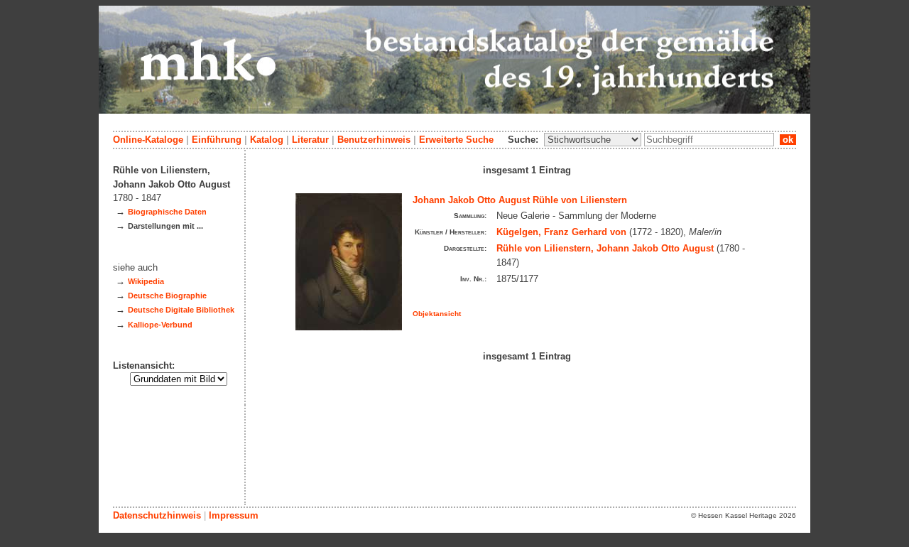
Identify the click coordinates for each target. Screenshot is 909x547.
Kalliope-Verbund (160, 324)
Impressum (233, 515)
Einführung (216, 139)
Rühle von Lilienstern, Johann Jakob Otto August (605, 248)
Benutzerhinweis (373, 139)
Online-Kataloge (148, 139)
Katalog (266, 139)
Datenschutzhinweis (157, 515)
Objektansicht (437, 314)
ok (788, 139)
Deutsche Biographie (167, 295)
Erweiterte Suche (456, 139)
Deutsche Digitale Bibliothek (181, 309)
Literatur (310, 139)
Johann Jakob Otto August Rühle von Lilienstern (520, 200)
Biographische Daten (167, 211)
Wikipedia (146, 281)
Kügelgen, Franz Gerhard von (561, 232)
